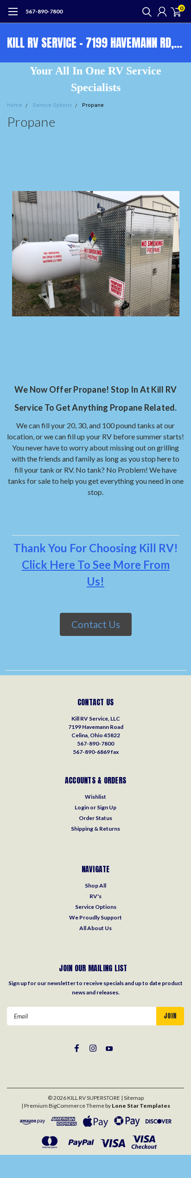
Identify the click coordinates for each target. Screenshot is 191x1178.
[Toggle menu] (12, 16)
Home (14, 105)
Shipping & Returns (95, 828)
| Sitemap (132, 1097)
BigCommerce (67, 1105)
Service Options (52, 105)
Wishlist (95, 796)
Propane (93, 105)
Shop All (95, 885)
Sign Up (106, 807)
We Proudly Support (95, 917)
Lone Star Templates (141, 1105)
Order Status (95, 817)
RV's (95, 896)
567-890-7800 (44, 11)
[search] (144, 11)
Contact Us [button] (95, 624)
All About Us (95, 928)
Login (82, 807)
